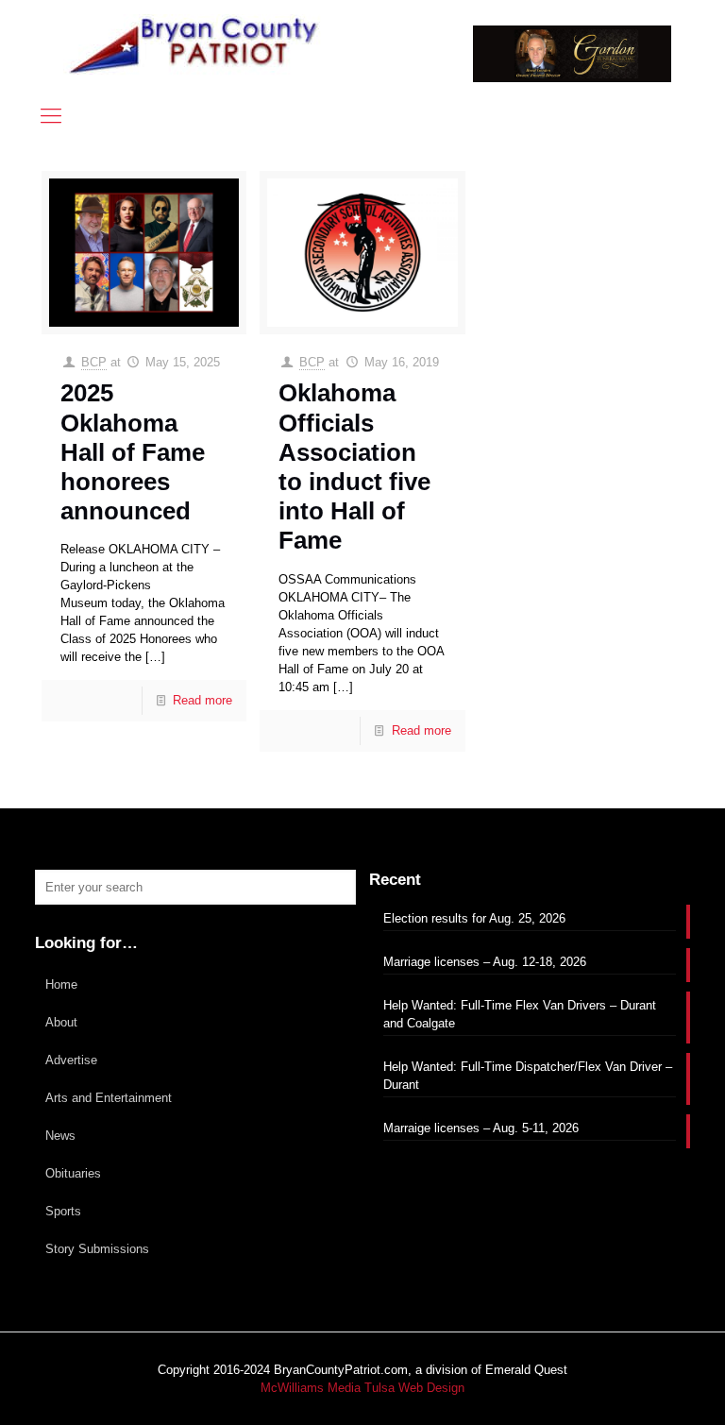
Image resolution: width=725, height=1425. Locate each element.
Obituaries (73, 1173)
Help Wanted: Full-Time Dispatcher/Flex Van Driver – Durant (527, 1076)
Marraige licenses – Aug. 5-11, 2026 (481, 1128)
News (60, 1135)
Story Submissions (97, 1249)
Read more (202, 700)
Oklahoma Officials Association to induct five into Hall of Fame (354, 466)
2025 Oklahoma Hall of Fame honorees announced (132, 452)
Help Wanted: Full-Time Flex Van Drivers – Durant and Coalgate (519, 1014)
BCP (94, 362)
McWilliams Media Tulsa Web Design (362, 1388)
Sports (63, 1211)
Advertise (71, 1060)
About (61, 1022)
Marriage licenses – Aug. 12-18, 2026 (484, 962)
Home (61, 984)
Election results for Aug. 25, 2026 (474, 918)
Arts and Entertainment (108, 1098)
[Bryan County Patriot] (195, 45)
